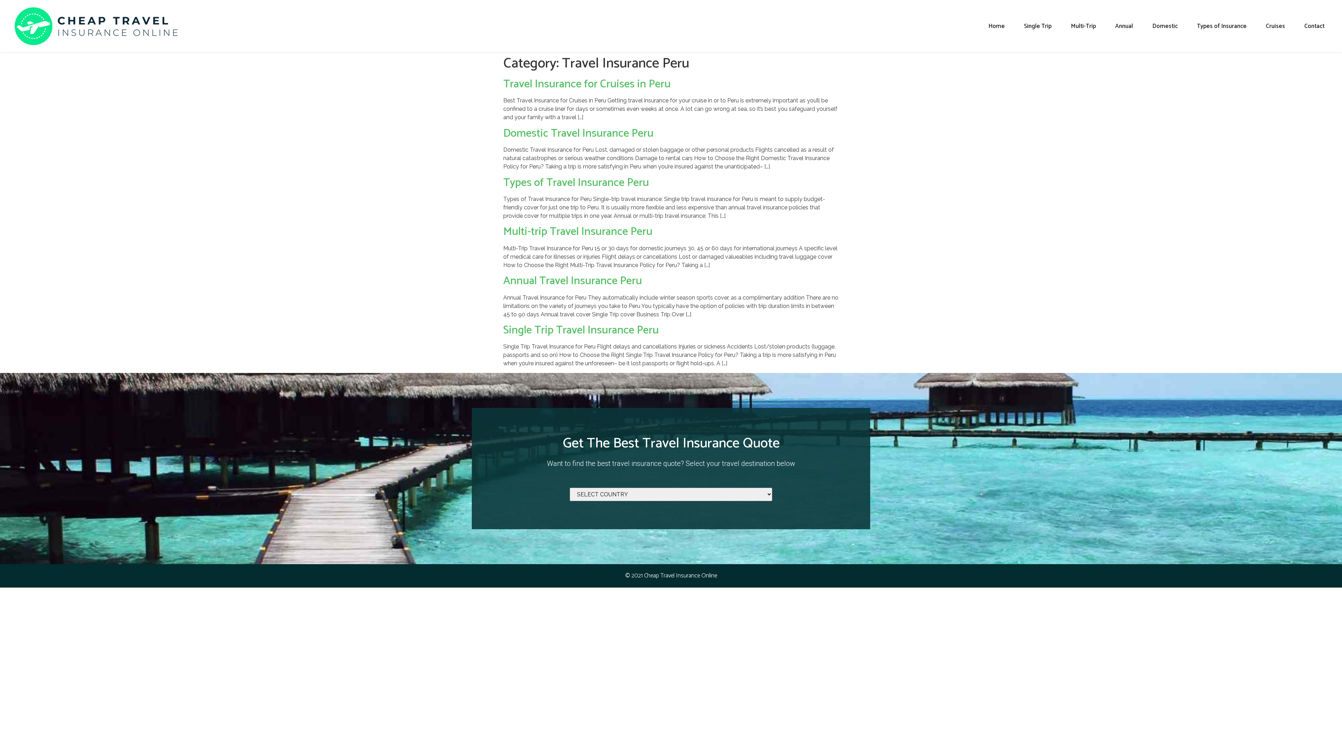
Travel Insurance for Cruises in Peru (587, 84)
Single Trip (1038, 26)
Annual (1124, 26)
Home (996, 26)
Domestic (1165, 26)
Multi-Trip (1083, 26)
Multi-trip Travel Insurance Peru (577, 232)
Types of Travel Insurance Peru (576, 183)
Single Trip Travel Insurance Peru (581, 330)
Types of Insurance (1222, 26)
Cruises (1275, 26)
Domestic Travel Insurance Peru (578, 133)
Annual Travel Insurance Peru (572, 281)
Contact (1314, 26)
